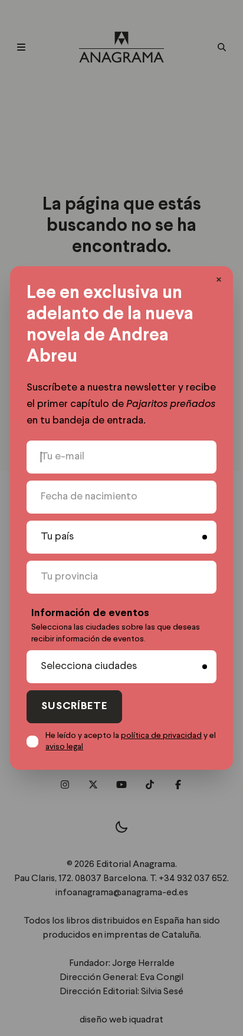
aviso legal (64, 747)
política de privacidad (161, 736)
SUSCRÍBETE (74, 706)
